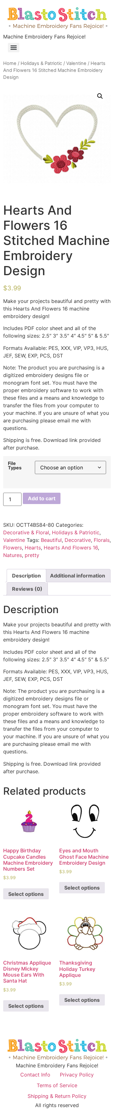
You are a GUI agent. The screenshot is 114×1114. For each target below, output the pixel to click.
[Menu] (13, 47)
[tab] (26, 575)
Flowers (12, 547)
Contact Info (35, 1074)
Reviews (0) (27, 589)
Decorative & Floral (26, 532)
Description (26, 575)
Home (9, 63)
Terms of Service (57, 1085)
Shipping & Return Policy (57, 1096)
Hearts (33, 547)
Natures (12, 555)
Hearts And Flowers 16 (71, 547)
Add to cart (41, 498)
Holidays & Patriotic (41, 63)
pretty (32, 555)
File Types (15, 465)
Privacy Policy (77, 1074)
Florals (102, 540)
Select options (26, 894)
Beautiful (51, 540)
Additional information (77, 575)
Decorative (78, 540)
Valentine (76, 63)
